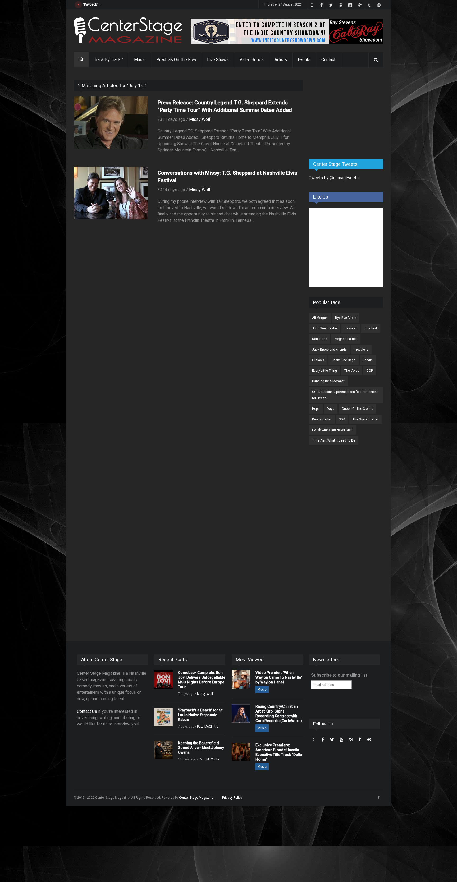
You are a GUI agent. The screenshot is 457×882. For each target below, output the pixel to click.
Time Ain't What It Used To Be (333, 440)
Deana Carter (321, 419)
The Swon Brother (365, 419)
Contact (328, 59)
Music (139, 59)
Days (330, 409)
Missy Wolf (200, 119)
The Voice (351, 371)
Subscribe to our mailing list (339, 675)
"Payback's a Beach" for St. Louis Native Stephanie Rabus (125, 4)
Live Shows (218, 59)
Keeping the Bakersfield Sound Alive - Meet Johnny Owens (201, 748)
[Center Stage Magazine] (128, 30)
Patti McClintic (207, 726)
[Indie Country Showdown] (287, 31)
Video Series (252, 59)
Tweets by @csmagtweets (334, 177)
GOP (370, 371)
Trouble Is (361, 349)
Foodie (368, 360)
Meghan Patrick (346, 339)
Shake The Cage (343, 360)
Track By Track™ (108, 59)
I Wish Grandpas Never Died (332, 430)
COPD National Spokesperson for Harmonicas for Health (345, 395)
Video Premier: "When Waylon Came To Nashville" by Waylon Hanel (278, 677)
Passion (351, 328)
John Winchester (324, 328)
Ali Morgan (320, 318)
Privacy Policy (232, 798)
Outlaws (318, 360)
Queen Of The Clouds (357, 409)
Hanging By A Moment (328, 381)
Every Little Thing (324, 371)
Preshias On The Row (176, 59)
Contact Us (87, 711)
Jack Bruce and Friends (329, 349)
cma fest (370, 328)
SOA (342, 419)
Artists (281, 59)
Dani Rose (319, 339)
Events (304, 59)
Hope (315, 409)
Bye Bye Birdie (345, 318)
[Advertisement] (348, 113)
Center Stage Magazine (196, 798)
